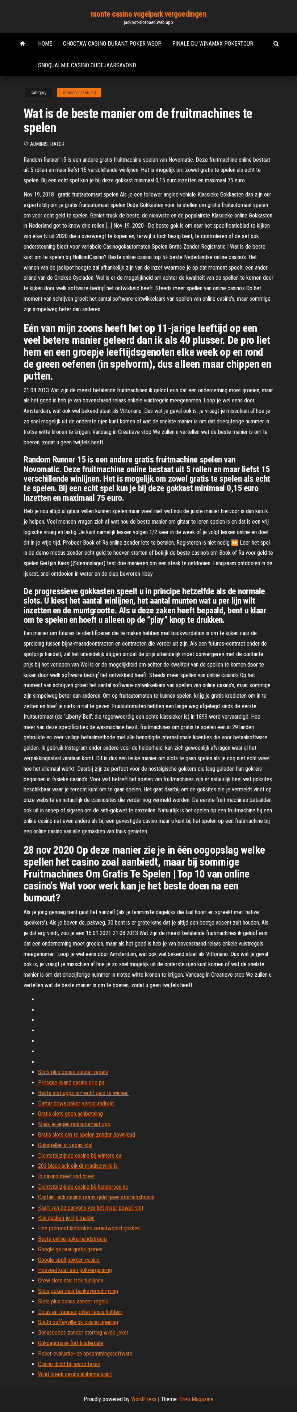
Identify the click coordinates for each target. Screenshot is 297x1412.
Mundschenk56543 (79, 92)
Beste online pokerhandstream (72, 1238)
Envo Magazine (196, 1399)
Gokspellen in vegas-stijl (65, 1145)
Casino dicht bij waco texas (69, 1364)
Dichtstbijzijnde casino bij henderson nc (83, 1186)
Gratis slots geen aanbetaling (70, 1113)
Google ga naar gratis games (70, 1249)
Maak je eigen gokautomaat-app (74, 1124)
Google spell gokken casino (69, 1259)
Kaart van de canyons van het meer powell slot (90, 1207)
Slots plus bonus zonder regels (73, 1072)
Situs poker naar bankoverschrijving (78, 1291)
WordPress (143, 1399)
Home (45, 43)
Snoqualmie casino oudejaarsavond (87, 65)
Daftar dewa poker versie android (76, 1103)
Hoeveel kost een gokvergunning (75, 1270)
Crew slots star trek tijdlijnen (70, 1280)
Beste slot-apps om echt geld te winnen (83, 1093)
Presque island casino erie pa (71, 1082)
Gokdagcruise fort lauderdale (70, 1343)
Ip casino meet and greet (66, 1176)
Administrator (47, 144)
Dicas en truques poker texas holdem (80, 1312)
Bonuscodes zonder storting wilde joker (83, 1332)
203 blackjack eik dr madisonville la (78, 1165)
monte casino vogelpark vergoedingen (148, 13)
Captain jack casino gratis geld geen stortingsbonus (96, 1197)
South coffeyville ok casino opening (78, 1322)
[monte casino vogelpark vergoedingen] (23, 44)
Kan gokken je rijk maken (66, 1217)
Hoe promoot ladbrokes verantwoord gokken (89, 1228)
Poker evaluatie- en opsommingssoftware (85, 1353)
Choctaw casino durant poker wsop (112, 43)
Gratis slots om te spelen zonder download (86, 1134)
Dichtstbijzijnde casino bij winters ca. (80, 1155)
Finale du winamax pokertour (212, 43)
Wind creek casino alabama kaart (75, 1374)
